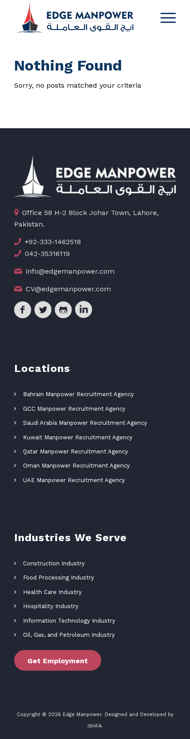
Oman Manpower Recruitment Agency (76, 465)
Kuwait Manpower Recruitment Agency (78, 437)
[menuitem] (164, 17)
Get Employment (57, 661)
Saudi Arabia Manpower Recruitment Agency (85, 423)
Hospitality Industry (51, 606)
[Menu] (164, 17)
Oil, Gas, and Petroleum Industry (69, 634)
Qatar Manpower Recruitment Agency (75, 451)
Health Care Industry (52, 592)
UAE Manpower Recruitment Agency (74, 480)
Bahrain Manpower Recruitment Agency (78, 394)
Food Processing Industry (58, 577)
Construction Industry (54, 563)
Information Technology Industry (69, 620)
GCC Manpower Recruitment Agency (74, 408)
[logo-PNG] (78, 17)
